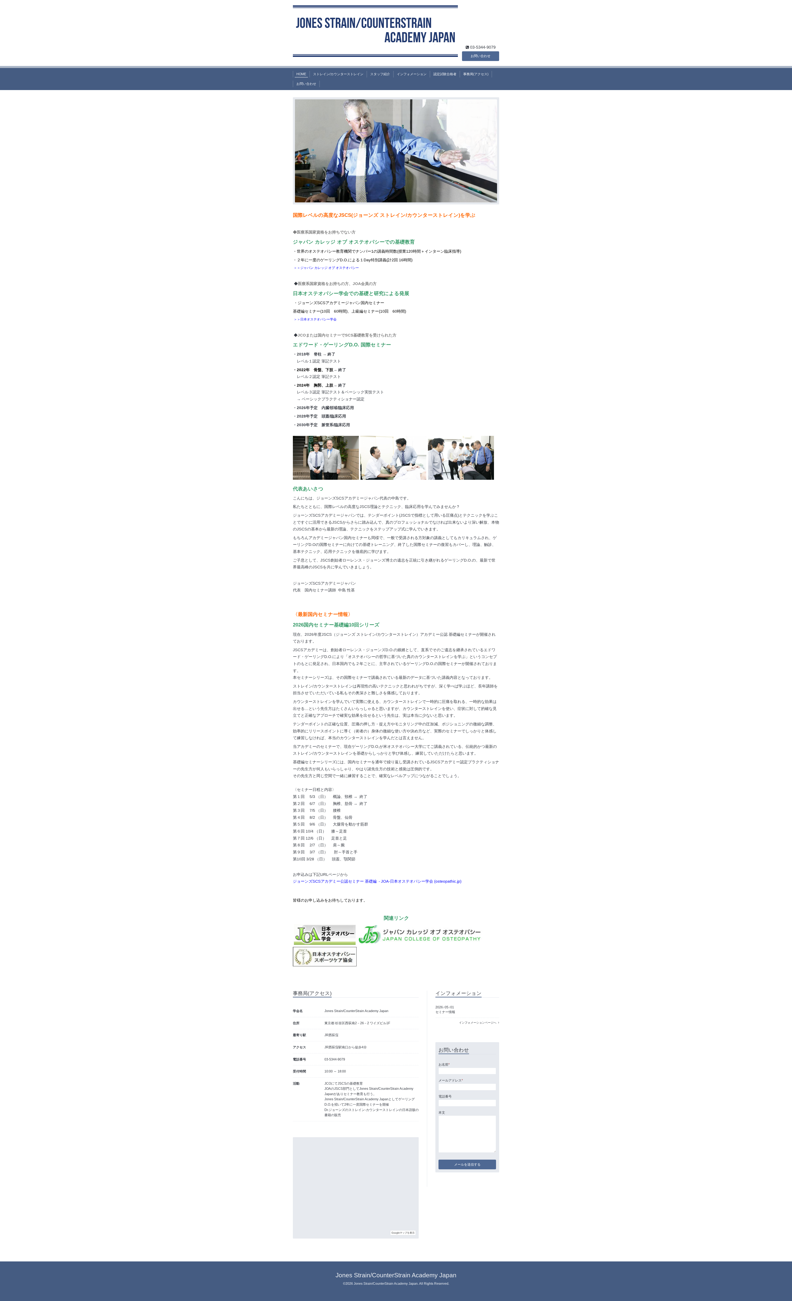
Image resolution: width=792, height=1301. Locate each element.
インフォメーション (412, 74)
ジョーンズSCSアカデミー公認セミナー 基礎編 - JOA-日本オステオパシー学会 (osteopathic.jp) (377, 881)
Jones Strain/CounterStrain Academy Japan (396, 1275)
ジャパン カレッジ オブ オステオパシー (329, 268)
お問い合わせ (480, 56)
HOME (301, 74)
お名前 (444, 1064)
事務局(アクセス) (475, 74)
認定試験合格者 (444, 74)
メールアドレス (450, 1080)
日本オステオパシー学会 (318, 319)
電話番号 (445, 1096)
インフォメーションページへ (478, 1022)
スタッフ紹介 (380, 74)
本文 (441, 1112)
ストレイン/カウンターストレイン (338, 74)
